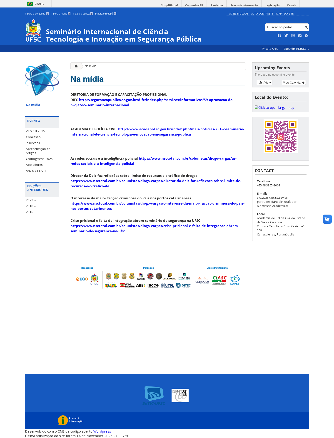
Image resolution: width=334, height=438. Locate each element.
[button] (264, 82)
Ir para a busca (82, 13)
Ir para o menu (60, 13)
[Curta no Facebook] (279, 35)
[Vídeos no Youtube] (293, 35)
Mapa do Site (285, 13)
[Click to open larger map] (274, 107)
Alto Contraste (262, 13)
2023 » (31, 200)
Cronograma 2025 (39, 159)
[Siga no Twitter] (286, 35)
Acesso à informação (244, 5)
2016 (29, 212)
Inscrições (33, 143)
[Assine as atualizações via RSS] (307, 35)
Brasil (39, 4)
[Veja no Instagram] (300, 35)
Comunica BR (194, 5)
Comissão (33, 137)
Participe (217, 5)
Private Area (270, 49)
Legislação (272, 5)
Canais (291, 5)
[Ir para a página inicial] (75, 66)
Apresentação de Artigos (38, 151)
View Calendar (292, 82)
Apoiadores (34, 165)
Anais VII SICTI (36, 170)
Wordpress (102, 431)
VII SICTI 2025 (35, 131)
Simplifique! (169, 5)
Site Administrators (296, 49)
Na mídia (33, 105)
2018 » (31, 206)
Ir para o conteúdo (36, 13)
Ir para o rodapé (105, 13)
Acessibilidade (238, 13)
